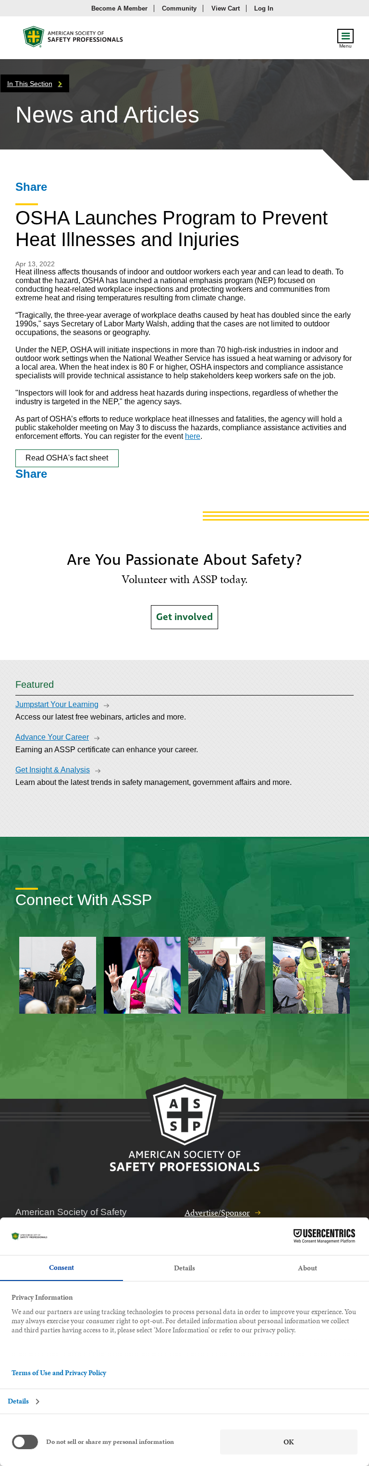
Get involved (184, 617)
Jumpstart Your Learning (56, 704)
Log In (263, 8)
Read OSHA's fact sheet (66, 458)
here (192, 436)
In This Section (29, 83)
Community (179, 8)
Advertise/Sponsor (217, 1212)
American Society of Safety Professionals (73, 39)
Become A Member (119, 8)
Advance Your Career (52, 737)
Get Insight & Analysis (52, 770)
